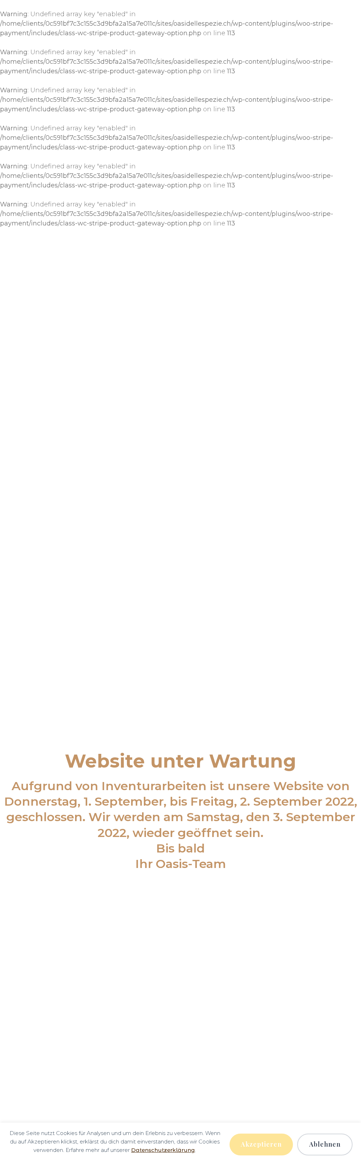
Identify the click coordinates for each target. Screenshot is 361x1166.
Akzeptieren (261, 1144)
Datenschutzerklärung (163, 1150)
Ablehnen (325, 1144)
